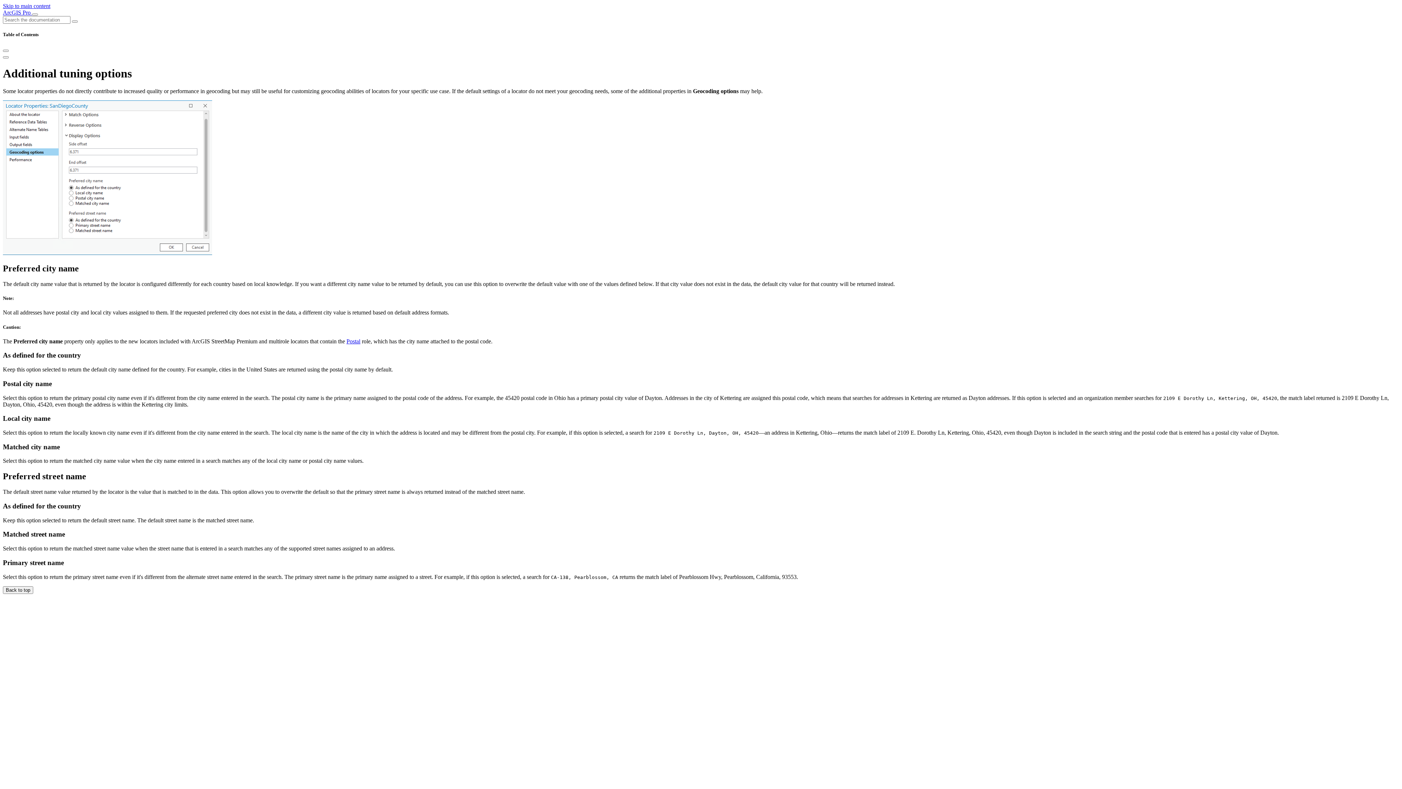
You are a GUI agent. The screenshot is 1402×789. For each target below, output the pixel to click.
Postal (353, 341)
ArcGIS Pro (17, 12)
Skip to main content (26, 6)
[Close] (6, 51)
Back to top (18, 590)
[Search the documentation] (75, 21)
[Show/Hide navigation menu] (35, 15)
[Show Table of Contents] (6, 57)
